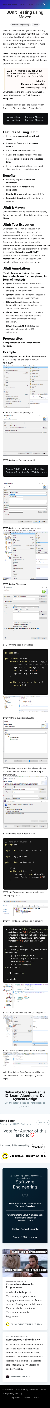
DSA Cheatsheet (9, 4)
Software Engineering (20, 25)
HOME (22, 4)
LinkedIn (26, 1397)
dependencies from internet (31, 892)
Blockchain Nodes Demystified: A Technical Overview (25, 1205)
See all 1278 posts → (25, 1237)
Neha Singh (7, 1120)
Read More (43, 1122)
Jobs (31, 4)
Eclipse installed (12, 342)
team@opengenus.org (12, 1393)
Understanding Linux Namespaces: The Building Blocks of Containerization (25, 1217)
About (39, 4)
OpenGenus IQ (8, 1389)
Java (36, 25)
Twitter (36, 1397)
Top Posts (15, 1397)
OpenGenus (25, 1072)
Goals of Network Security (25, 1229)
